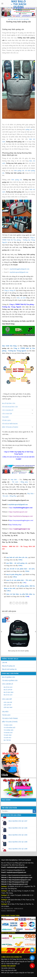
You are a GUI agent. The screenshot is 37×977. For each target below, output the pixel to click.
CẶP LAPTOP (7, 705)
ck (28, 571)
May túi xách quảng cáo (9, 669)
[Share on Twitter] (16, 603)
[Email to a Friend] (20, 603)
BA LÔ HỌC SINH (8, 692)
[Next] (35, 635)
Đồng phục (24, 482)
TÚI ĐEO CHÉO (8, 725)
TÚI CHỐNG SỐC (8, 730)
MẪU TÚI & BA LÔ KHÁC (10, 721)
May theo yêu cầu (13, 19)
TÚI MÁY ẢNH (7, 735)
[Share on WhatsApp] (10, 603)
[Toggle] (32, 410)
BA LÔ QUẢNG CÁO (8, 677)
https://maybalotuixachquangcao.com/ (21, 516)
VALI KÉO (5, 711)
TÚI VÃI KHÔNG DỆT (9, 727)
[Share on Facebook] (13, 603)
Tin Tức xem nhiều (24, 19)
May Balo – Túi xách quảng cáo (18, 5)
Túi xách (15, 482)
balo (30, 161)
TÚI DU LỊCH (6, 715)
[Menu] (2, 3)
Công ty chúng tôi (9, 290)
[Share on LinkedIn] (26, 603)
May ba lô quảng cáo (8, 666)
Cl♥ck (20, 560)
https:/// (19, 529)
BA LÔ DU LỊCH (8, 687)
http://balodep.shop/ (15, 524)
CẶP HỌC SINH (8, 707)
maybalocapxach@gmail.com (19, 272)
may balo (14, 479)
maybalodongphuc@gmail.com (19, 269)
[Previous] (1, 635)
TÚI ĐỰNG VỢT (8, 732)
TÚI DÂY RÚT (7, 737)
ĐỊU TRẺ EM (7, 740)
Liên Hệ (4, 662)
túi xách (23, 298)
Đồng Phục (13, 496)
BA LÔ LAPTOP (8, 689)
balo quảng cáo (19, 170)
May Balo (30, 493)
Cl (26, 571)
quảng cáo (28, 129)
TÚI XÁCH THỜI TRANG (10, 718)
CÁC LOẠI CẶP (7, 699)
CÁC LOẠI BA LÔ (7, 684)
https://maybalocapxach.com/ (18, 512)
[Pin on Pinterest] (23, 603)
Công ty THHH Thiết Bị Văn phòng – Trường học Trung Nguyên (18, 240)
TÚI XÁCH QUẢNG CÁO (9, 680)
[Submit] (34, 811)
